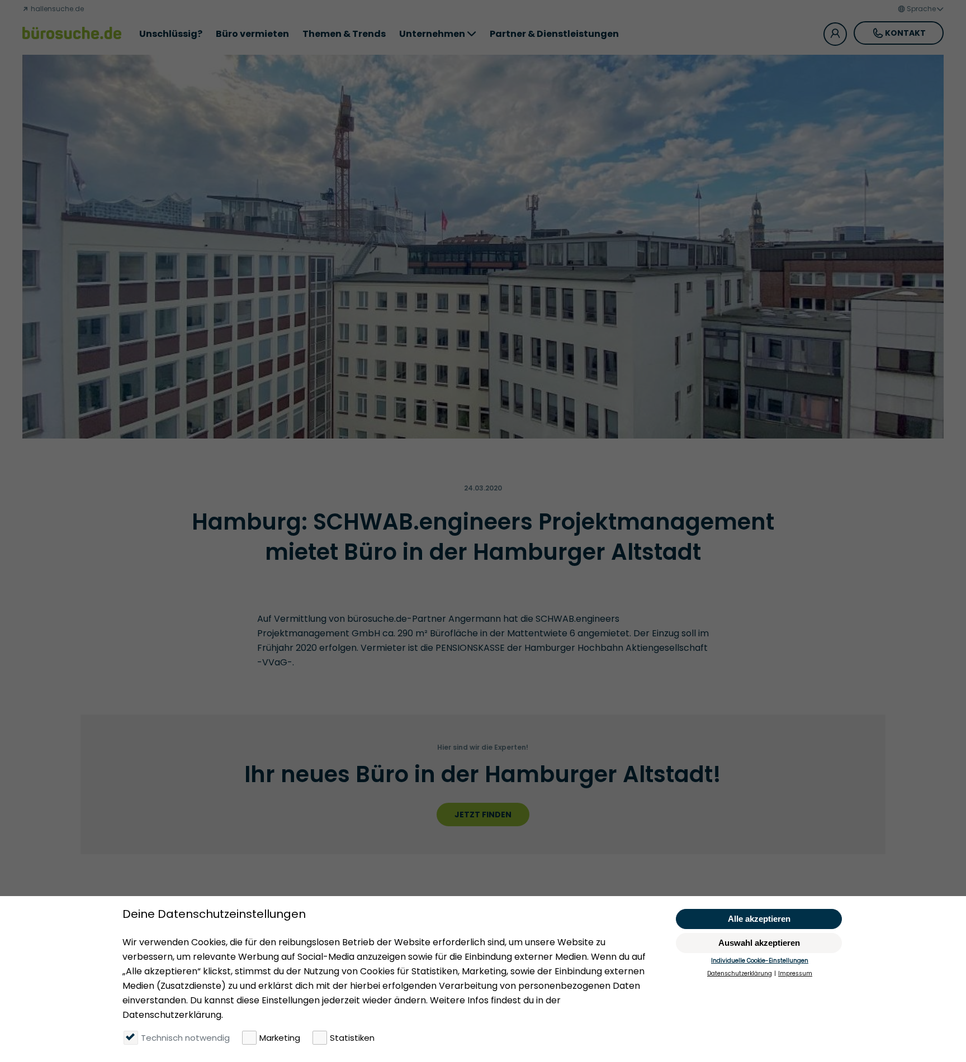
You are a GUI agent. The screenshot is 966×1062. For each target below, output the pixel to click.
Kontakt (905, 33)
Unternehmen (432, 33)
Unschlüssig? (170, 33)
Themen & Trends (344, 33)
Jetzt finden (483, 814)
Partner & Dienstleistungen (554, 33)
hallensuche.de (56, 8)
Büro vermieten (252, 33)
